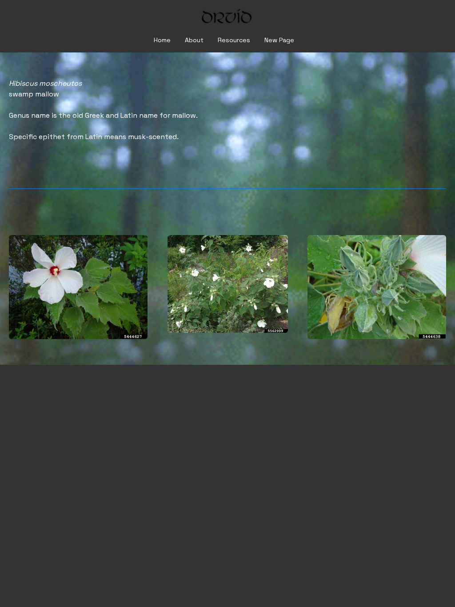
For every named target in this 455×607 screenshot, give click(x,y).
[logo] (227, 17)
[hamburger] (28, 14)
